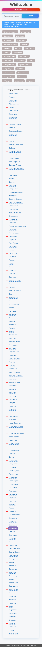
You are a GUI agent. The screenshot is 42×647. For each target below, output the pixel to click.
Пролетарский (14, 481)
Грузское (12, 260)
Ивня (11, 301)
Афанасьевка (14, 104)
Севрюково (13, 525)
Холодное (12, 596)
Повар (31, 60)
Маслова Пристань (16, 375)
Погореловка (13, 464)
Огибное (12, 453)
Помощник (20, 60)
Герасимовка (13, 233)
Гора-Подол (13, 243)
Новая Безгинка (14, 423)
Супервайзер (8, 77)
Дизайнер (20, 36)
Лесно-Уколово (14, 358)
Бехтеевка (12, 138)
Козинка (12, 328)
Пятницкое (13, 487)
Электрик (21, 40)
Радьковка (12, 491)
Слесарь (20, 68)
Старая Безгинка (15, 542)
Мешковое (13, 385)
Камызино (12, 318)
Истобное (12, 311)
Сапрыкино (13, 518)
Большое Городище (16, 168)
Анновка (12, 97)
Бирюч (11, 141)
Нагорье (12, 402)
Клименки (12, 324)
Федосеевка (13, 582)
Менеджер (18, 52)
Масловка (12, 379)
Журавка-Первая (15, 280)
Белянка (12, 127)
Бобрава (12, 148)
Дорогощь (12, 270)
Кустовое (12, 348)
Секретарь (8, 68)
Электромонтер (10, 44)
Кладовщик (29, 48)
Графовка (12, 256)
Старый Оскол (14, 552)
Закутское (12, 284)
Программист (9, 64)
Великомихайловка (16, 192)
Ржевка (11, 508)
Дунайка (12, 273)
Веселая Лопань (15, 212)
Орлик (11, 457)
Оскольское (13, 460)
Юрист (30, 81)
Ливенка (12, 362)
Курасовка (12, 345)
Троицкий (12, 572)
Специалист (8, 73)
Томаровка (13, 569)
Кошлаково (13, 335)
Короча (11, 331)
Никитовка (12, 419)
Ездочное (12, 277)
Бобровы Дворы (15, 151)
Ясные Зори (13, 633)
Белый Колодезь (15, 124)
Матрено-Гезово (15, 382)
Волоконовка (13, 219)
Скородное (13, 535)
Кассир (17, 48)
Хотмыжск (12, 599)
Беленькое (13, 114)
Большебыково (14, 158)
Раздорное (13, 494)
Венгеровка (13, 195)
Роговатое (12, 511)
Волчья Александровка (17, 226)
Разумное (12, 497)
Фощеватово (13, 586)
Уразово (12, 579)
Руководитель (24, 64)
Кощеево (12, 338)
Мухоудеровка (14, 396)
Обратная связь (21, 10)
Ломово (12, 365)
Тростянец (13, 576)
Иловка (11, 307)
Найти (30, 16)
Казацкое (12, 314)
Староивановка (14, 548)
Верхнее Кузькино (15, 199)
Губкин (11, 263)
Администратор (10, 32)
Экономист (8, 40)
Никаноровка (13, 416)
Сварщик (21, 77)
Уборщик (7, 81)
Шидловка (12, 623)
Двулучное (13, 267)
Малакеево (13, 368)
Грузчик (24, 44)
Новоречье (13, 440)
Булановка (13, 175)
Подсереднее (14, 470)
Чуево (11, 606)
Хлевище (12, 593)
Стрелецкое (13, 555)
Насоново (12, 406)
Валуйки (12, 182)
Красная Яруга (14, 341)
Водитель (19, 81)
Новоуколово (13, 447)
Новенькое (13, 430)
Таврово (12, 562)
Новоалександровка (16, 433)
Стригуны (12, 559)
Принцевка (13, 477)
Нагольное (13, 399)
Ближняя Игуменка (16, 144)
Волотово (12, 222)
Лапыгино (12, 355)
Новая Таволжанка (16, 426)
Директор (7, 36)
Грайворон (13, 253)
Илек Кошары (14, 304)
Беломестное (14, 121)
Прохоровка (13, 484)
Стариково (13, 545)
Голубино (12, 239)
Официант (23, 56)
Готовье (12, 250)
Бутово (11, 178)
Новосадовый (14, 443)
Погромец (12, 467)
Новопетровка (14, 436)
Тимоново (12, 565)
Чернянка (12, 603)
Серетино (13, 528)
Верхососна (13, 209)
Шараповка (13, 610)
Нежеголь (12, 409)
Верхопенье (13, 206)
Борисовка (13, 172)
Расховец (12, 504)
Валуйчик (12, 185)
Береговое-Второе (16, 131)
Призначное (13, 474)
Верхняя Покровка (16, 202)
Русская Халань (15, 514)
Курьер (6, 52)
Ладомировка (14, 351)
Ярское (11, 630)
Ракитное (12, 501)
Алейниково (13, 93)
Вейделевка (13, 189)
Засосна (12, 287)
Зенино (11, 294)
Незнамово (13, 413)
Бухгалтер (25, 32)
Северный (12, 521)
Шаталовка (13, 613)
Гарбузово (12, 229)
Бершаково (13, 134)
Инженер (7, 48)
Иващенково (13, 297)
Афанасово (13, 100)
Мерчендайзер (9, 56)
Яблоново (12, 626)
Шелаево (12, 620)
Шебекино (12, 616)
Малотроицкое (14, 372)
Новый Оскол (14, 450)
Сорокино (12, 538)
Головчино (13, 236)
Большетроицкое (15, 161)
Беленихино (13, 110)
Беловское (13, 117)
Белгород (12, 107)
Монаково (12, 389)
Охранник (7, 60)
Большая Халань (15, 155)
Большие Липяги (15, 165)
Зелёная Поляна (15, 290)
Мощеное (12, 392)
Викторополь (13, 216)
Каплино (12, 321)
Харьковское (13, 589)
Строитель (22, 73)
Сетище (12, 531)
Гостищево (13, 246)
